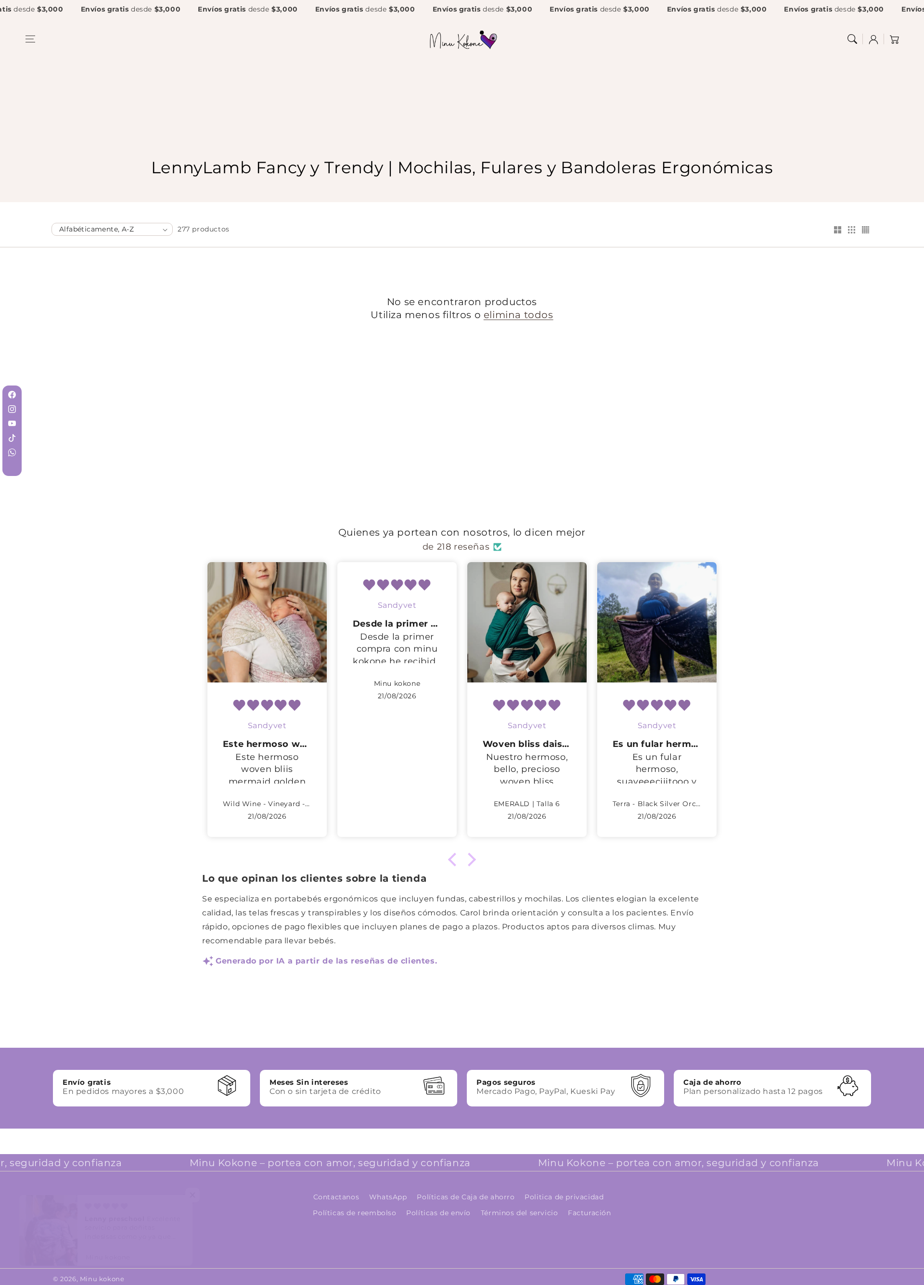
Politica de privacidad (564, 1197)
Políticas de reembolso (354, 1212)
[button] (30, 39)
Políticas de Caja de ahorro (465, 1197)
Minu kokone (102, 1279)
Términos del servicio (519, 1212)
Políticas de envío (438, 1212)
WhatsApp (388, 1197)
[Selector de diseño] (837, 230)
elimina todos (518, 314)
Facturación (589, 1212)
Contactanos (336, 1197)
